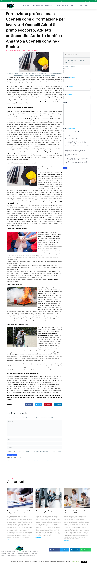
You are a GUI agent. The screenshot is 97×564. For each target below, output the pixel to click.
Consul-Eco (26, 5)
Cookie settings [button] (75, 561)
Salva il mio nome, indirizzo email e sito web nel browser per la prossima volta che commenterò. (35, 451)
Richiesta (65, 102)
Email (67, 94)
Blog (86, 5)
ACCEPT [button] (84, 561)
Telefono (68, 86)
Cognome (69, 77)
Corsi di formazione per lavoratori (42, 5)
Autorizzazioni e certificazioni (65, 5)
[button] (85, 1)
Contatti (79, 5)
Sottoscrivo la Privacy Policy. (72, 131)
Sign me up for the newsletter (16, 457)
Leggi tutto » (9, 538)
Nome (68, 68)
